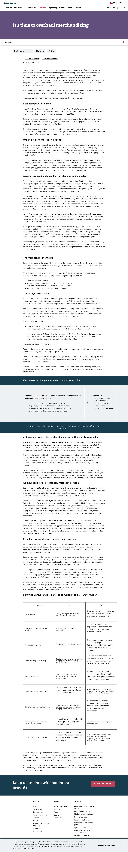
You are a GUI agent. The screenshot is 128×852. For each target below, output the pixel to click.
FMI (76, 311)
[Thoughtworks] (9, 2)
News (35, 821)
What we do (37, 809)
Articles (57, 809)
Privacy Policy (29, 848)
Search (112, 8)
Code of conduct (80, 817)
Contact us (37, 831)
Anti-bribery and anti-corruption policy (82, 831)
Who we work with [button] (30, 8)
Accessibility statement (83, 811)
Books (56, 815)
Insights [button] (43, 8)
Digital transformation (23, 51)
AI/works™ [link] (18, 8)
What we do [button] (7, 8)
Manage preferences (106, 845)
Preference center (61, 806)
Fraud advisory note (82, 835)
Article (51, 51)
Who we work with (40, 815)
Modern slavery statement (84, 814)
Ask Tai (122, 8)
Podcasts (57, 818)
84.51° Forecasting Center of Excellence (63, 242)
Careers (36, 828)
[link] (103, 784)
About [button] (70, 8)
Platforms (40, 51)
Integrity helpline (80, 820)
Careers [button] (62, 8)
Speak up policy (80, 828)
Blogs (56, 812)
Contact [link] (78, 8)
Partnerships (38, 812)
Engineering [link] (52, 8)
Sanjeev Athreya (32, 58)
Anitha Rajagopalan (50, 58)
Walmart (81, 572)
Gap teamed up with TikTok (48, 521)
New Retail (72, 109)
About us (36, 806)
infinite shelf (27, 372)
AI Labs (36, 818)
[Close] (124, 840)
